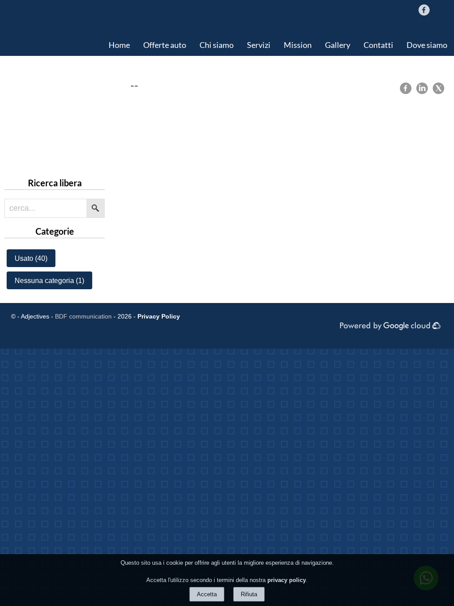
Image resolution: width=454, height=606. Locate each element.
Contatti (378, 45)
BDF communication (83, 316)
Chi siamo (217, 45)
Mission (298, 45)
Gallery (337, 45)
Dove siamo (427, 45)
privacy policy (286, 580)
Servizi (258, 45)
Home (119, 45)
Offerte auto (164, 45)
